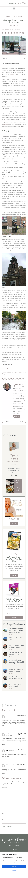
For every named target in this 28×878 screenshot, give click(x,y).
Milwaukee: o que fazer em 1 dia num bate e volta (16, 670)
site (11, 87)
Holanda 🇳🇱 (15, 16)
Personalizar (14, 870)
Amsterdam (9, 16)
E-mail (3, 813)
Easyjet (13, 74)
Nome (3, 806)
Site (2, 819)
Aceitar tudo (14, 866)
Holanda (16, 372)
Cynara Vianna (9, 750)
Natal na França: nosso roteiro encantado (15, 685)
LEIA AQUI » (11, 634)
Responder (3, 727)
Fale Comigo (14, 849)
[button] (14, 8)
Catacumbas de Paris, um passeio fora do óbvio (15, 654)
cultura (9, 372)
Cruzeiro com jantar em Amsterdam (9, 368)
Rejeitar (14, 874)
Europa (13, 372)
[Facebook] (24, 3)
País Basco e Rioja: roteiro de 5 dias (16, 639)
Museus (20, 372)
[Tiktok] (21, 3)
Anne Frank (5, 124)
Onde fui (20, 16)
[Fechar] (26, 853)
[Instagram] (19, 3)
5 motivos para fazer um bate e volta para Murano (17, 646)
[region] (14, 865)
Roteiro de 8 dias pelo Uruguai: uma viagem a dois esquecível (16, 662)
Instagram (16, 416)
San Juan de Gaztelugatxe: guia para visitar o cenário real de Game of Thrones (16, 630)
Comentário (4, 787)
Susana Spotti (8, 716)
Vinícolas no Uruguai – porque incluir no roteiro (15, 678)
